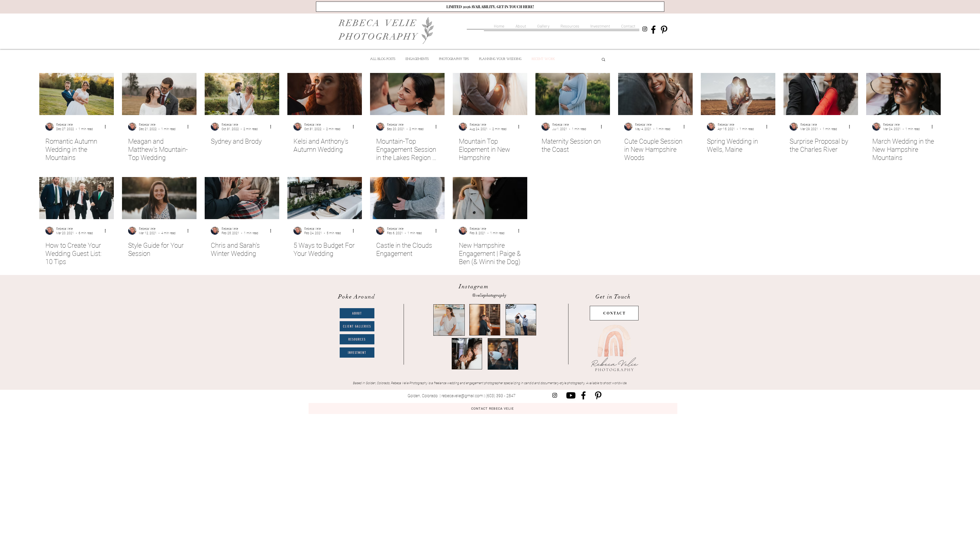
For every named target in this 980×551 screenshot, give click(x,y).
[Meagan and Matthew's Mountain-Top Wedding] (159, 94)
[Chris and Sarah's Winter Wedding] (242, 198)
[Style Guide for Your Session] (159, 198)
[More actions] (107, 126)
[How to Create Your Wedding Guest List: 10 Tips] (76, 198)
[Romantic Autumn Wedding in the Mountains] (76, 94)
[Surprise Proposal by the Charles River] (820, 94)
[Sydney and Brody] (242, 94)
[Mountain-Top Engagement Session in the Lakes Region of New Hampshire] (407, 94)
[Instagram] (645, 29)
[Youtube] (571, 395)
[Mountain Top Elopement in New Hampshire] (490, 94)
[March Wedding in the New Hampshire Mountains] (903, 94)
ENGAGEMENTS (417, 59)
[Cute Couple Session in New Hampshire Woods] (655, 94)
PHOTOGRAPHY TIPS (454, 59)
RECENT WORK (543, 59)
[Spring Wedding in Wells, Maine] (738, 94)
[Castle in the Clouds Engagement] (407, 198)
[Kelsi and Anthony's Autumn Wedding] (324, 94)
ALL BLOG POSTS (382, 59)
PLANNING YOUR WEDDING (500, 59)
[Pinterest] (664, 29)
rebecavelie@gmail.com (462, 395)
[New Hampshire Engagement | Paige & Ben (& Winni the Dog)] (490, 198)
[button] (542, 24)
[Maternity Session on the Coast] (572, 94)
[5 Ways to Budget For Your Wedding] (324, 198)
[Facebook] (653, 29)
